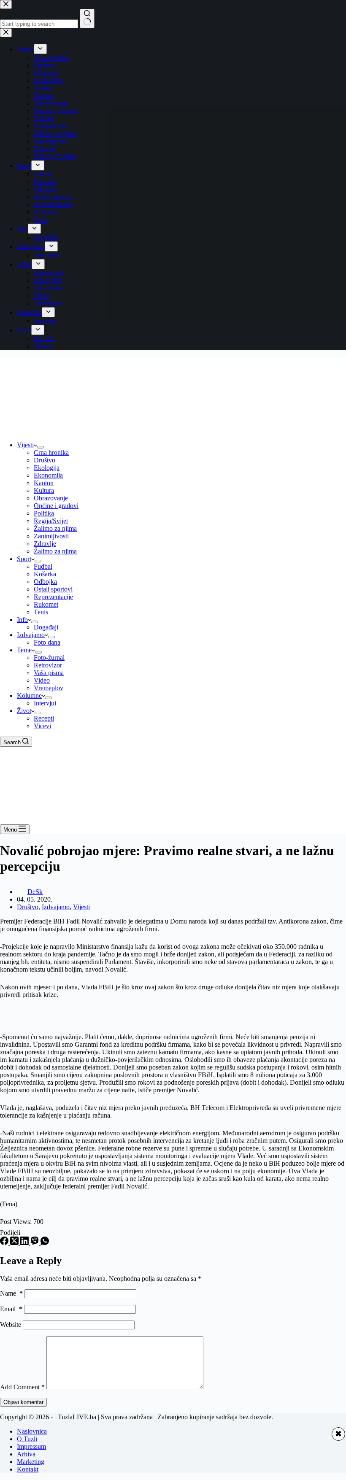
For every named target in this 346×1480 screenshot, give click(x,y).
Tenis (41, 612)
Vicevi (42, 725)
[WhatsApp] (45, 1242)
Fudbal (43, 566)
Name (11, 1293)
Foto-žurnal (49, 657)
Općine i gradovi (56, 505)
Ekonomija (48, 475)
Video (42, 680)
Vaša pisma (49, 672)
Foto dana (47, 642)
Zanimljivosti (51, 536)
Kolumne (29, 695)
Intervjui (45, 703)
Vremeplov (48, 687)
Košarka (45, 574)
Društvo (44, 460)
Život (24, 710)
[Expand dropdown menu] (40, 447)
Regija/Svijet (51, 520)
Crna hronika (51, 452)
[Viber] (35, 1242)
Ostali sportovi (53, 589)
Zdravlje (45, 543)
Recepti (44, 718)
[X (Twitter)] (15, 1242)
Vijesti (25, 444)
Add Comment (22, 1387)
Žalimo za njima (55, 528)
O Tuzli (27, 1438)
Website (10, 1324)
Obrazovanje (51, 498)
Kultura (44, 490)
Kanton (44, 482)
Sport (24, 558)
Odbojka (45, 581)
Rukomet (46, 604)
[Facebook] (5, 1242)
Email (11, 1309)
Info (22, 619)
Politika (44, 513)
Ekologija (46, 467)
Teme (24, 650)
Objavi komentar (23, 1402)
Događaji (46, 627)
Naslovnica (32, 1431)
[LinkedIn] (25, 1242)
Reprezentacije (53, 596)
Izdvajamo (31, 634)
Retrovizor (48, 665)
